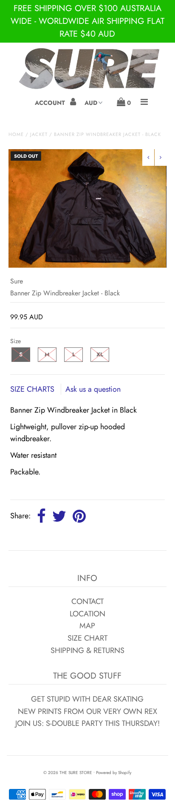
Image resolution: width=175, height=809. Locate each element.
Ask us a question (93, 389)
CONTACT (87, 601)
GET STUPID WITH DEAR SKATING (87, 699)
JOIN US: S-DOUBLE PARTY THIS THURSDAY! (87, 723)
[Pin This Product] (79, 517)
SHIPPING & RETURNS (87, 650)
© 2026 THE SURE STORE (67, 772)
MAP (87, 625)
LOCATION (87, 613)
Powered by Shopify (113, 772)
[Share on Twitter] (59, 517)
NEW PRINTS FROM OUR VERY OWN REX (87, 711)
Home (16, 134)
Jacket (39, 134)
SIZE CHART (87, 638)
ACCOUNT (51, 102)
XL (99, 354)
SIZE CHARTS (33, 389)
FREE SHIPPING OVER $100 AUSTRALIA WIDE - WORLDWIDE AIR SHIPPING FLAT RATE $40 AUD (87, 21)
